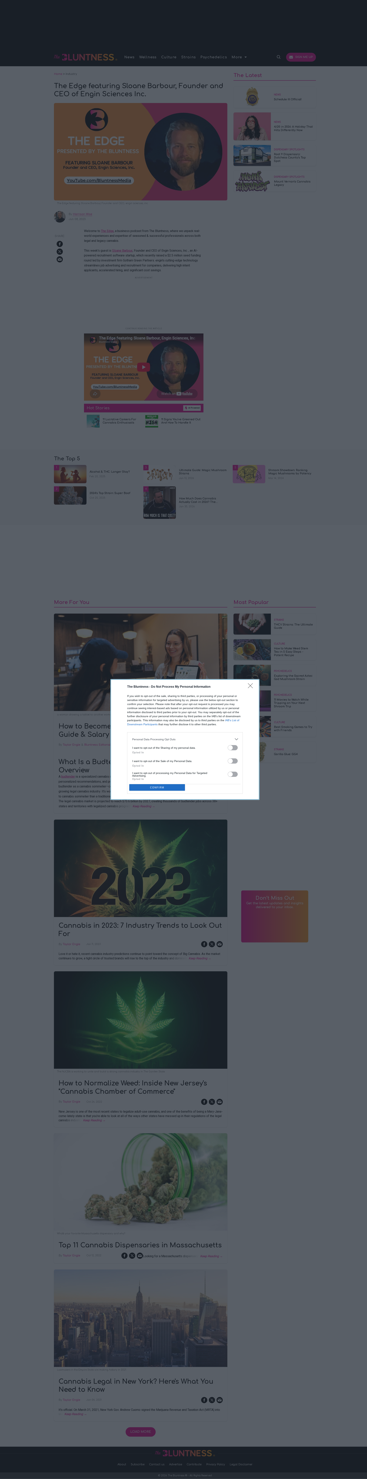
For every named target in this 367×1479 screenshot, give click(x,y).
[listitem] (185, 739)
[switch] (233, 747)
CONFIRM (157, 787)
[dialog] (185, 739)
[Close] (251, 687)
